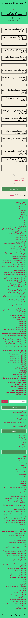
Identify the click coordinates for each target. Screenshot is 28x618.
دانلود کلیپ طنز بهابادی (20, 270)
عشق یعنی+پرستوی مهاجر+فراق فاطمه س (14, 333)
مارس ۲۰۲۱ (23, 440)
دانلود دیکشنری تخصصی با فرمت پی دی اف (14, 260)
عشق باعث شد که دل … (20, 327)
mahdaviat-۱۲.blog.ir (21, 219)
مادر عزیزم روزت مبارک (20, 374)
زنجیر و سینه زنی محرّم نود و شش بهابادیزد (14, 531)
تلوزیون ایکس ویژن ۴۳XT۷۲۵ (18, 249)
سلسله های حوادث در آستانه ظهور (17, 299)
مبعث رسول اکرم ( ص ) (20, 376)
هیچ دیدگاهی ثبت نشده (13, 20)
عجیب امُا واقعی (22, 321)
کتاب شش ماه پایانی (21, 368)
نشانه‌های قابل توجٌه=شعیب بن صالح (16, 392)
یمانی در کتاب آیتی (21, 394)
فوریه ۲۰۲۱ (23, 442)
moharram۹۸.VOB (21, 223)
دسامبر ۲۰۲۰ (23, 446)
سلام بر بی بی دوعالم (20, 533)
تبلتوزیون (24, 485)
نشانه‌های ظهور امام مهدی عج (18, 599)
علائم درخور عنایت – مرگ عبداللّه (17, 354)
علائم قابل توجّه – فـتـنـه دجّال (18, 360)
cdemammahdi (22, 207)
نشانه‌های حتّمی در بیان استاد (19, 386)
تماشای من (23, 251)
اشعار (14, 9)
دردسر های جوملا (22, 282)
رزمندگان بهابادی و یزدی (20, 412)
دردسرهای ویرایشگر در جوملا (18, 284)
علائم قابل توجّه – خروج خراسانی (17, 362)
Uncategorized (23, 474)
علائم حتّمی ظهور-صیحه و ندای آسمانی (16, 341)
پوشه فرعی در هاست (20, 237)
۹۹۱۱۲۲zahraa (22, 458)
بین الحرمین (23, 483)
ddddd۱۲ (17, 18)
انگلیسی (24, 478)
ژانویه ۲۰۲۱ (23, 444)
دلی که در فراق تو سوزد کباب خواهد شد (15, 286)
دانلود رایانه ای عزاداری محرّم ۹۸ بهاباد (16, 498)
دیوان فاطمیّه (23, 288)
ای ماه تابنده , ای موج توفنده (19, 231)
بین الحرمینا (23, 235)
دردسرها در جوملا (22, 526)
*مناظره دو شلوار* (21, 203)
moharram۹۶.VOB (21, 221)
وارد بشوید (11, 195)
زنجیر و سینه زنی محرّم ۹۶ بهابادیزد (17, 292)
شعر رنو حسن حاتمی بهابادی (19, 305)
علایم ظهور (23, 364)
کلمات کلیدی (23, 372)
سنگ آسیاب (23, 301)
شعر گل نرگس (22, 307)
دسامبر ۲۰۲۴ (23, 435)
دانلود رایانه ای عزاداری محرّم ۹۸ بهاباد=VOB (14, 262)
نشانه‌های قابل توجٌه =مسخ (19, 390)
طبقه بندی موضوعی (21, 319)
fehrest (25, 467)
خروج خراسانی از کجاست (19, 256)
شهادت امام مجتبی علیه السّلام (18, 315)
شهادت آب (24, 313)
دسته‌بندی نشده (22, 529)
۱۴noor (24, 456)
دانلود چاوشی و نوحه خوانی (19, 258)
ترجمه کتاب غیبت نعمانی (20, 246)
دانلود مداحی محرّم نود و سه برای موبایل (15, 272)
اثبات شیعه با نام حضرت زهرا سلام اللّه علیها (14, 229)
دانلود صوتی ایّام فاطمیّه (20, 264)
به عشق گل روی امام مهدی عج (18, 233)
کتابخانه (24, 581)
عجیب (25, 544)
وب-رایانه (24, 606)
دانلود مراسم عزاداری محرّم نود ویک (16, 280)
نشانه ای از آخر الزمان (20, 384)
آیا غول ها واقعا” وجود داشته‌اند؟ (18, 227)
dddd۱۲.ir (24, 213)
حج (26, 494)
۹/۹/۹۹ (25, 205)
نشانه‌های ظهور (22, 388)
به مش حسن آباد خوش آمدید (14, 3)
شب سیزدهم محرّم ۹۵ (20, 303)
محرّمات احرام (22, 380)
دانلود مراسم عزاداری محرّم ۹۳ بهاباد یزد (15, 278)
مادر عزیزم (23, 584)
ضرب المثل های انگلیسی (20, 317)
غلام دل (24, 366)
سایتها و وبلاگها (22, 294)
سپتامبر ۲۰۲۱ (23, 437)
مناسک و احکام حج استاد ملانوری (17, 382)
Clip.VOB (24, 211)
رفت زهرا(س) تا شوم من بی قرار (17, 290)
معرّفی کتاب (23, 590)
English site (23, 217)
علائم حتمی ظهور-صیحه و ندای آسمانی (16, 553)
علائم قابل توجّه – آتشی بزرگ (18, 356)
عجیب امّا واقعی (22, 323)
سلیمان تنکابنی (22, 538)
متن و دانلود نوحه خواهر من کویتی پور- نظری (14, 378)
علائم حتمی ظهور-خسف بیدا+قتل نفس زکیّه (14, 339)
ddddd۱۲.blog (23, 215)
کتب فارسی (23, 370)
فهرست (24, 579)
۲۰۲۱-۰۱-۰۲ (8, 18)
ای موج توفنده (23, 481)
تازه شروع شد (23, 241)
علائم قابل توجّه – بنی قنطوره (18, 358)
